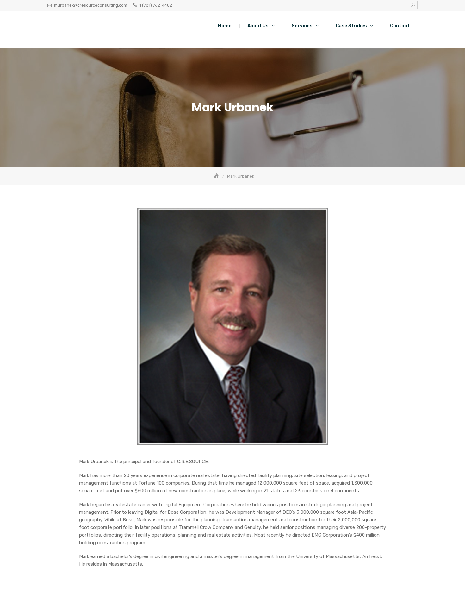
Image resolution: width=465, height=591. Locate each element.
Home (225, 25)
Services (302, 25)
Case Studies (351, 25)
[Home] (217, 176)
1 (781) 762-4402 (156, 5)
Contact (400, 25)
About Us (258, 25)
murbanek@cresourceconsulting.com (90, 5)
